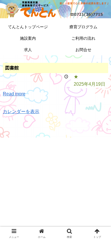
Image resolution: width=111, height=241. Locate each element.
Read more (14, 93)
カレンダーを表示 (21, 111)
